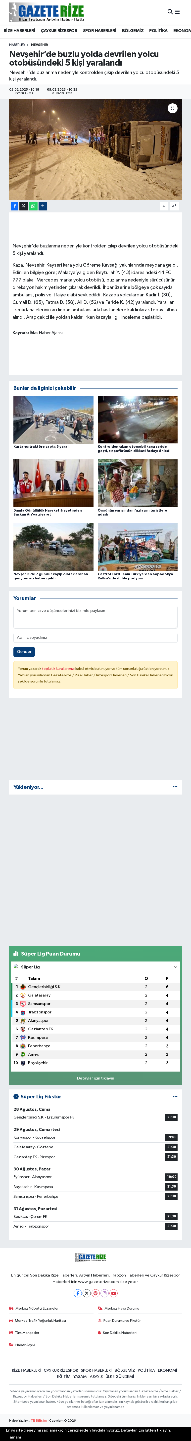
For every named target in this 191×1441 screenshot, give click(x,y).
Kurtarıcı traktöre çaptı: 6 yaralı (41, 446)
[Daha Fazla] (43, 206)
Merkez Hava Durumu (121, 1308)
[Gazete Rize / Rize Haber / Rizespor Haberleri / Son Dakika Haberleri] (59, 12)
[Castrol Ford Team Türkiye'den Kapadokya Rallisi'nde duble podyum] (138, 547)
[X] (87, 1293)
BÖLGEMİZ (132, 31)
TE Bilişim (39, 1420)
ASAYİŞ (96, 1377)
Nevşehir (39, 45)
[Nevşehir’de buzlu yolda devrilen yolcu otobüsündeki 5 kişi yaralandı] (95, 149)
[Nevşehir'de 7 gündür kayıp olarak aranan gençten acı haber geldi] (53, 547)
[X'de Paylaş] (23, 206)
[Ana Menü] (177, 12)
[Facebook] (78, 1293)
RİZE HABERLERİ (19, 31)
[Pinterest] (96, 1293)
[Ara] (170, 12)
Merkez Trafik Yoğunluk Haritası (40, 1320)
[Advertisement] (95, 741)
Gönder (24, 652)
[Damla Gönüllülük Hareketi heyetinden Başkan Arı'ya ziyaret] (53, 483)
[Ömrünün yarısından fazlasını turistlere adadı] (138, 483)
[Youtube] (113, 1293)
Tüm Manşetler (27, 1333)
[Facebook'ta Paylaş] (14, 206)
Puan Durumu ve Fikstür (122, 1320)
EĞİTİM (64, 1377)
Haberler (17, 45)
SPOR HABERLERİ (99, 31)
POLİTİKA (158, 31)
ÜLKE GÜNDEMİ (119, 1377)
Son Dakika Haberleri (120, 1333)
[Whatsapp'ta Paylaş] (33, 206)
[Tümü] (175, 787)
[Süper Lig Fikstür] (175, 1097)
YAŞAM (80, 1377)
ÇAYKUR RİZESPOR (59, 31)
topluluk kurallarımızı (58, 669)
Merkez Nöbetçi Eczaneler (37, 1308)
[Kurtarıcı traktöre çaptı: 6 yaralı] (53, 419)
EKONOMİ (167, 1370)
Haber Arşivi (25, 1345)
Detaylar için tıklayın (95, 1078)
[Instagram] (104, 1293)
